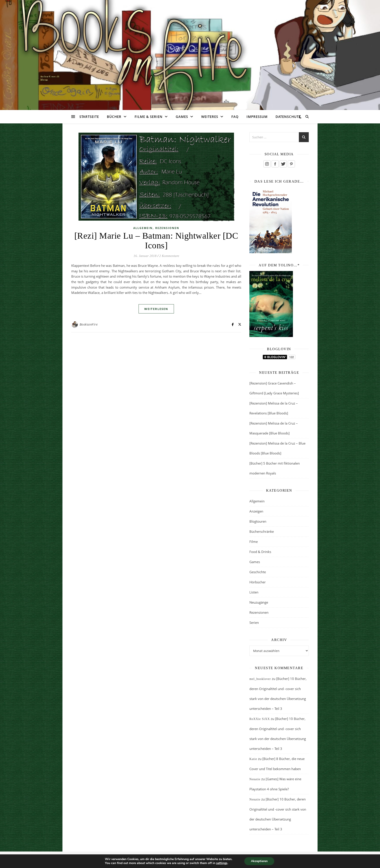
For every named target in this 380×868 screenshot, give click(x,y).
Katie (253, 759)
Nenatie (254, 779)
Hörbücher (257, 582)
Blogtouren (257, 521)
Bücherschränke (261, 531)
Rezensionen (167, 228)
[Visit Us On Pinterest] (291, 164)
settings (221, 863)
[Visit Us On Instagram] (267, 164)
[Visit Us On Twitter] (283, 164)
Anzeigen (256, 511)
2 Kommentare (169, 256)
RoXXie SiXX (259, 719)
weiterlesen (156, 309)
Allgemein (143, 228)
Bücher (114, 116)
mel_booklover (260, 679)
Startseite (89, 116)
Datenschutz (288, 116)
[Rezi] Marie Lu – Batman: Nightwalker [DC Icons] (156, 240)
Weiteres (209, 116)
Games (182, 116)
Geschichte (257, 572)
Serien (254, 622)
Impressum (257, 116)
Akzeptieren (259, 861)
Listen (253, 592)
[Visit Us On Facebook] (275, 164)
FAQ (235, 116)
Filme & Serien (149, 116)
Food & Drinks (260, 551)
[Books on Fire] (190, 52)
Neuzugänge (258, 602)
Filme (253, 541)
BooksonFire (89, 324)
